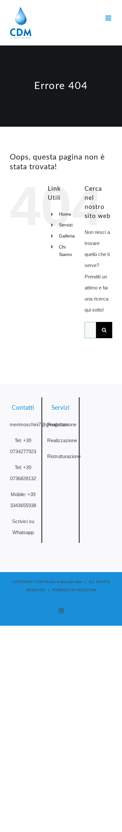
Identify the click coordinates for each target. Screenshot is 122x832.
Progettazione (61, 424)
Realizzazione (62, 440)
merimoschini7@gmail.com (39, 424)
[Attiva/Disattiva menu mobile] (108, 18)
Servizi (66, 224)
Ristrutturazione (64, 456)
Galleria (67, 235)
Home (65, 214)
